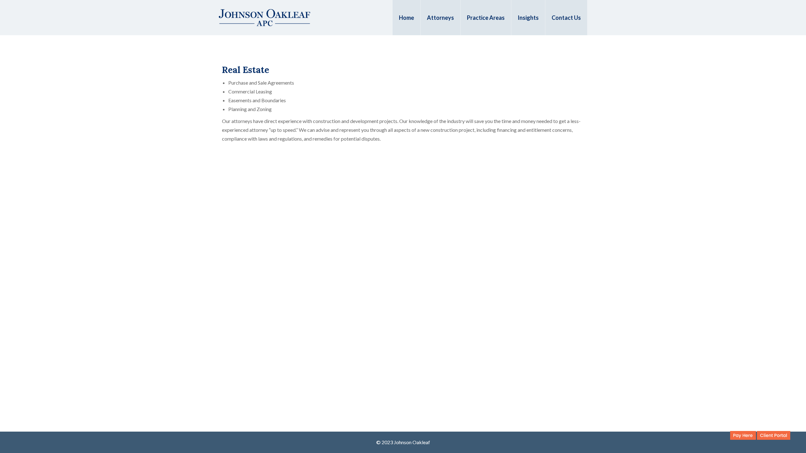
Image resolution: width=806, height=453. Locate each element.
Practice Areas (486, 17)
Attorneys (440, 17)
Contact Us (566, 17)
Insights (528, 17)
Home (406, 17)
